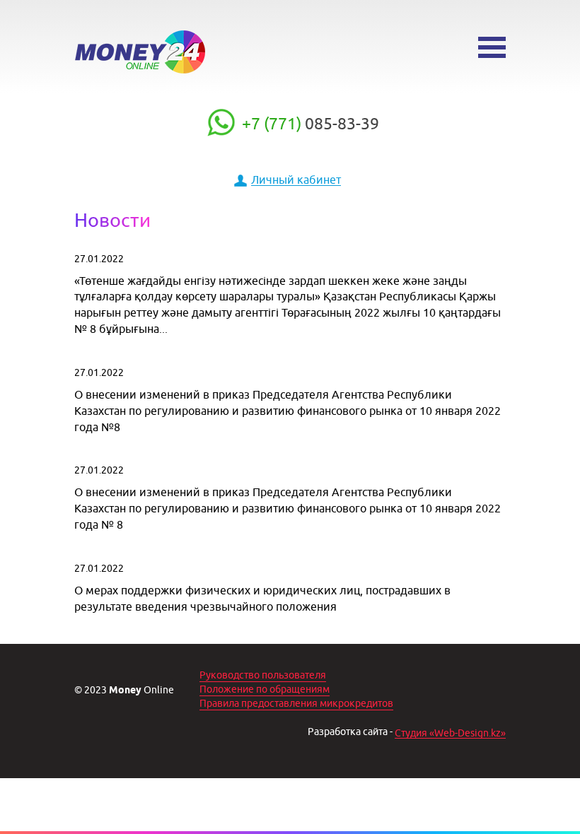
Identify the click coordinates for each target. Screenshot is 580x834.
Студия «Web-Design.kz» (450, 733)
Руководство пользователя (262, 675)
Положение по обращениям (264, 689)
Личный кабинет (296, 179)
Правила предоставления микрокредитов (296, 704)
